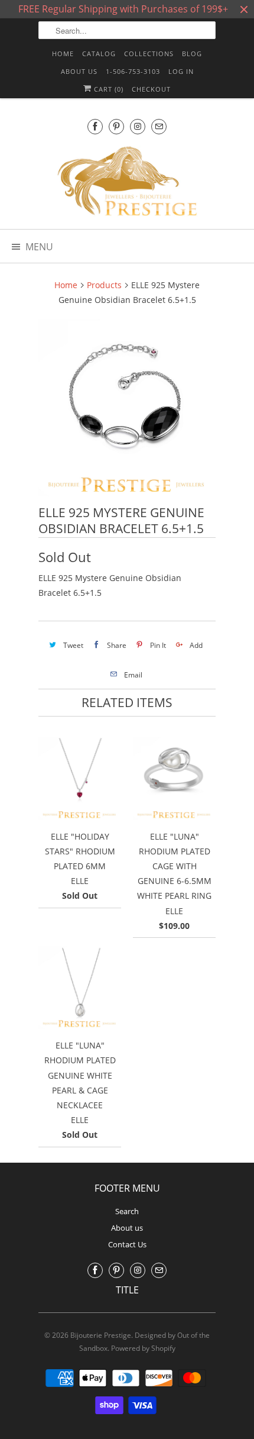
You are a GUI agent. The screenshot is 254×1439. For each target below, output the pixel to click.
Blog (192, 53)
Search (127, 1211)
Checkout (151, 89)
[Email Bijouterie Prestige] (159, 126)
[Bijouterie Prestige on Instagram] (137, 126)
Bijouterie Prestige (100, 1335)
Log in (181, 71)
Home (63, 53)
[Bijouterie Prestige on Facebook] (95, 126)
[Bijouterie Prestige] (127, 183)
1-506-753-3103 (133, 71)
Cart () (107, 89)
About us (79, 71)
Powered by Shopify (143, 1348)
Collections (149, 53)
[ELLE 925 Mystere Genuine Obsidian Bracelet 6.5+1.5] (127, 407)
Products (104, 285)
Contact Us (127, 1244)
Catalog (99, 53)
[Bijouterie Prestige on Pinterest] (116, 126)
